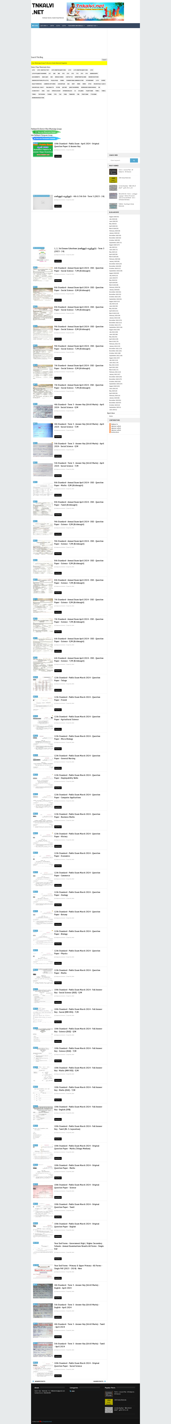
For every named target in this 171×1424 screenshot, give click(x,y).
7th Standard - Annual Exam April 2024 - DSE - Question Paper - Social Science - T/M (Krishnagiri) (78, 386)
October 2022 (113, 325)
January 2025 (113, 261)
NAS (68, 84)
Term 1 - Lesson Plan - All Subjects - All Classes (126, 171)
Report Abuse (111, 413)
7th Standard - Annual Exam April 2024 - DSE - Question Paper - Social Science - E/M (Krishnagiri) (78, 367)
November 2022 (114, 322)
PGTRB (58, 87)
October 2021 (113, 353)
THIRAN (49, 94)
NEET (73, 84)
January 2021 (113, 374)
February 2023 (113, 315)
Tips (55, 94)
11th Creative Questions (81, 70)
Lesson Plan (61, 84)
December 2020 (114, 377)
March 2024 (112, 285)
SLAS (48, 91)
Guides (103, 80)
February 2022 (113, 344)
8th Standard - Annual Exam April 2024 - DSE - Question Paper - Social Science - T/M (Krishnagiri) (79, 308)
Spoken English (67, 91)
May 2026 (112, 224)
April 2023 (112, 311)
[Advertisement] (69, 42)
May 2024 (112, 280)
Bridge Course (59, 77)
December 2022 (114, 320)
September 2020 (114, 384)
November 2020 (114, 379)
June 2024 (112, 278)
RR (99, 87)
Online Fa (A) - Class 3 (99, 84)
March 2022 (112, 341)
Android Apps (94, 73)
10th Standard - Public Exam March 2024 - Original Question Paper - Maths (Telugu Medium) (76, 1147)
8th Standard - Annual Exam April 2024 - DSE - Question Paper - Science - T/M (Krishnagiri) (79, 581)
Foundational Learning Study (75, 80)
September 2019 (114, 407)
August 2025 (112, 245)
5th (68, 73)
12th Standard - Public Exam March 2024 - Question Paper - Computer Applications (77, 796)
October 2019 (113, 405)
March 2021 (112, 370)
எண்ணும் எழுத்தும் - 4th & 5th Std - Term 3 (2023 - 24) (79, 196)
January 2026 (113, 233)
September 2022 (114, 327)
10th (52, 26)
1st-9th (43, 26)
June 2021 (112, 362)
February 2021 (113, 372)
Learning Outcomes (49, 84)
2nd (54, 73)
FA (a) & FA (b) (54, 80)
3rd (59, 73)
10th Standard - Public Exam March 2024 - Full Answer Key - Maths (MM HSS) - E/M (78, 1069)
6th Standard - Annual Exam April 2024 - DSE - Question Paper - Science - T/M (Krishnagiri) (79, 659)
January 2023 (113, 318)
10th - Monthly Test (43, 70)
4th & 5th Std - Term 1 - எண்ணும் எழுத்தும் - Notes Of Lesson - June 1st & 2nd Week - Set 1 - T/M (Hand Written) (128, 197)
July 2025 (112, 247)
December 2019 (114, 400)
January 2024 (113, 290)
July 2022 (112, 332)
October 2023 (113, 297)
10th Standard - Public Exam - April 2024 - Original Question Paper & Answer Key (76, 145)
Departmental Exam (80, 77)
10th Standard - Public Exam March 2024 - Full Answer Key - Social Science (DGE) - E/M (78, 991)
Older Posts (98, 1381)
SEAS (43, 91)
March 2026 (112, 228)
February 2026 (113, 231)
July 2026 (112, 219)
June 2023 (112, 306)
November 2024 (114, 266)
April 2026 (112, 226)
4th (63, 73)
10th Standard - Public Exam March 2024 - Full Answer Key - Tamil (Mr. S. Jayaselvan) (78, 1127)
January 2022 (113, 346)
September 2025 (114, 242)
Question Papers (74, 87)
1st (50, 73)
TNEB (65, 94)
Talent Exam (89, 91)
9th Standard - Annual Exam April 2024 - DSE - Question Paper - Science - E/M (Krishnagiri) (79, 523)
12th (64, 26)
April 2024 (112, 282)
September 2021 (114, 355)
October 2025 (113, 240)
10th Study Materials (125, 178)
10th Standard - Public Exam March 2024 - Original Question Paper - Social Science (76, 1364)
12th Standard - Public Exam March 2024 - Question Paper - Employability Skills (77, 776)
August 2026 (112, 217)
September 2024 (114, 271)
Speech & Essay (56, 91)
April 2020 (112, 393)
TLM (60, 94)
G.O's (97, 80)
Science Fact (35, 91)
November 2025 (114, 238)
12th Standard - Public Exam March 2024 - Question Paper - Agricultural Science (77, 718)
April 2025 (112, 254)
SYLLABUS (80, 91)
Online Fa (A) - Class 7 (38, 87)
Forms (62, 80)
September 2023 (114, 299)
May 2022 (112, 337)
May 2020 (112, 391)
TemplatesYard (47, 1421)
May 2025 (112, 252)
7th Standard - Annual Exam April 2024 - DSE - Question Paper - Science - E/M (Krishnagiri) (78, 601)
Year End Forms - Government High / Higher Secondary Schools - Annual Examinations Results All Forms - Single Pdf (79, 1246)
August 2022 (112, 330)
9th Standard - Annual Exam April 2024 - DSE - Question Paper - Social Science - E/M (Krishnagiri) (79, 328)
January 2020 (113, 398)
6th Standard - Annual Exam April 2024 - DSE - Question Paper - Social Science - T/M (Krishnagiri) (79, 269)
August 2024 (112, 273)
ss (75, 91)
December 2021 (114, 348)
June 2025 (112, 249)
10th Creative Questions (59, 70)
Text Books (41, 94)
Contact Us (91, 26)
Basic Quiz (45, 77)
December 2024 (114, 264)
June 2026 (112, 221)
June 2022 (112, 334)
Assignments (36, 77)
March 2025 (112, 256)
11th (58, 26)
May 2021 (112, 365)
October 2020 (113, 381)
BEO (52, 77)
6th (73, 73)
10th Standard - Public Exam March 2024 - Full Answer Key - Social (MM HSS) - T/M (78, 1010)
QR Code (64, 87)
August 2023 (112, 301)
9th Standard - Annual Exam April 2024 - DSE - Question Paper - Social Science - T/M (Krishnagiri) (79, 347)
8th (82, 73)
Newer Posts (40, 1381)
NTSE (89, 84)
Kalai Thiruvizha (37, 84)
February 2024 (113, 287)
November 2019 (114, 403)
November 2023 (114, 294)
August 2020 (112, 386)
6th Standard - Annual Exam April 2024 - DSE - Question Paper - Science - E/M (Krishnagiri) (79, 640)
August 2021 (112, 358)
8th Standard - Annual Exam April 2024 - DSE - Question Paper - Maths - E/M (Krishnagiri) (79, 484)
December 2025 (114, 235)
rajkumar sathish (116, 426)
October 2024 (113, 268)
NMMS (84, 84)
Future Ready (89, 80)
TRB (78, 94)
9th (87, 73)
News (78, 84)
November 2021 (114, 351)
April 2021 (112, 367)
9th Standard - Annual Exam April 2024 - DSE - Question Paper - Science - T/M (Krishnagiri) (79, 542)
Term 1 (97, 91)
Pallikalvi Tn (50, 87)
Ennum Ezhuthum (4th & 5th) (40, 80)
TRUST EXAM (85, 94)
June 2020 (112, 388)
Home (36, 26)
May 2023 (112, 308)
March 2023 (112, 313)
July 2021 (112, 360)
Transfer (72, 94)
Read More (58, 156)
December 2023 (114, 292)
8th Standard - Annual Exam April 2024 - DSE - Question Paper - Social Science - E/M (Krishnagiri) (79, 289)
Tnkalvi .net (43, 8)
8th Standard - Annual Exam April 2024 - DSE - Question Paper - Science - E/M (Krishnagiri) (79, 562)
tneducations (115, 432)
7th (77, 73)
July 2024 (112, 275)
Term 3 (34, 94)
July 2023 (112, 304)
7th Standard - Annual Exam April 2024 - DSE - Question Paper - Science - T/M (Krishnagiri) (78, 620)
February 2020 (113, 395)
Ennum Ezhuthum (93, 77)
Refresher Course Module (88, 87)
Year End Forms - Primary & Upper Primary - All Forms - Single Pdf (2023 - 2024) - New (78, 1267)
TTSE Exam (93, 94)
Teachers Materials (75, 26)
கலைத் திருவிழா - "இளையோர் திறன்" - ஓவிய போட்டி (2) (127, 187)
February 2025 (113, 259)
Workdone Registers (38, 97)
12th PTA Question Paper (39, 73)
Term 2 (103, 91)
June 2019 (112, 410)
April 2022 (112, 339)
